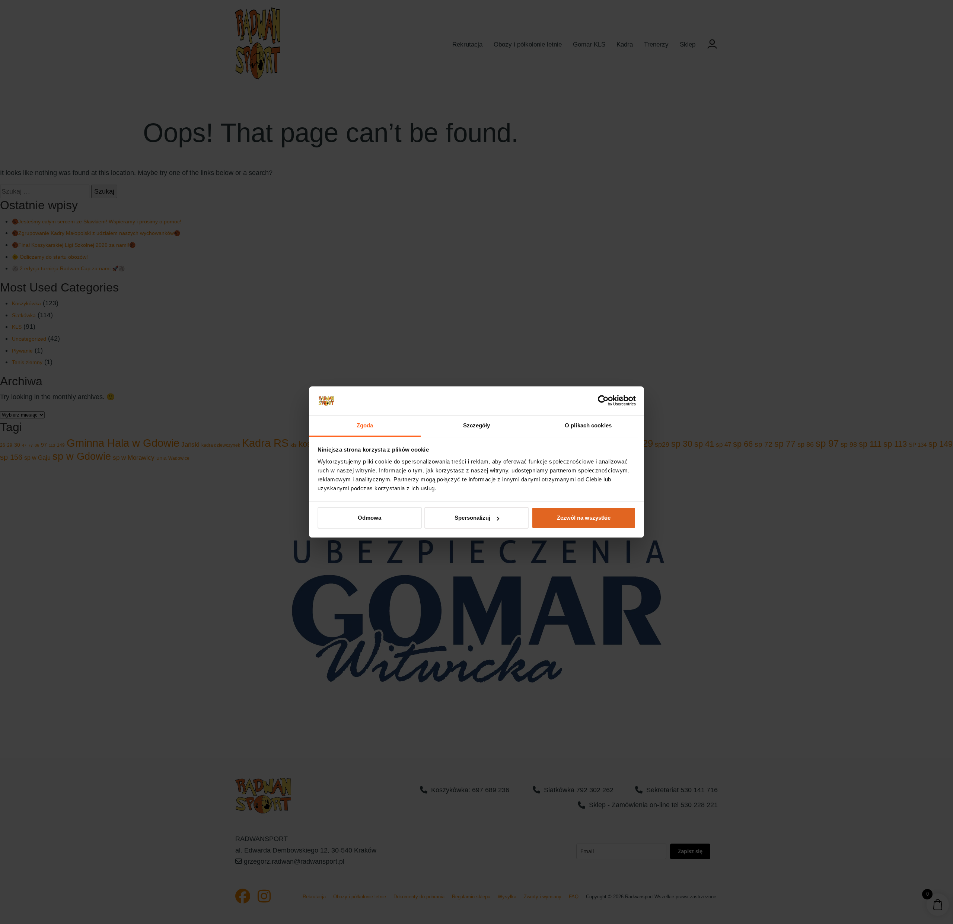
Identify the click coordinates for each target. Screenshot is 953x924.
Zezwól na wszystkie (584, 517)
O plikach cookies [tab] (588, 425)
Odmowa (369, 517)
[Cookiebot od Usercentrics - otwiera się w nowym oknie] (603, 401)
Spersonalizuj (472, 517)
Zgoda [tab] (365, 425)
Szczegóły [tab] (476, 425)
